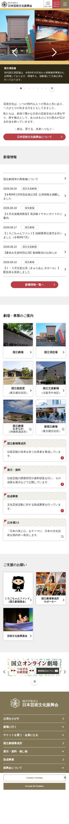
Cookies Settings (34, 778)
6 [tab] (38, 88)
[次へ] (52, 52)
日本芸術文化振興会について (34, 136)
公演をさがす (11, 718)
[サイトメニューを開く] (65, 4)
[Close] (65, 777)
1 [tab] (17, 88)
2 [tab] (21, 88)
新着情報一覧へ (34, 284)
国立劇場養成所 (12, 743)
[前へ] (16, 52)
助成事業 (8, 759)
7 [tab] (42, 88)
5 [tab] (33, 88)
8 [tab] (46, 88)
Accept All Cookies (34, 786)
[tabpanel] (34, 46)
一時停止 (52, 88)
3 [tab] (25, 88)
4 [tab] (29, 88)
